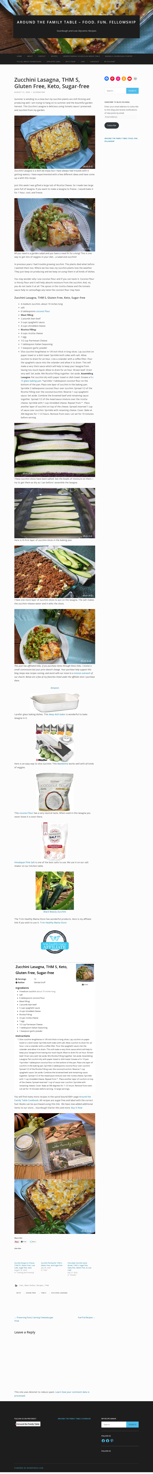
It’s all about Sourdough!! (29, 61)
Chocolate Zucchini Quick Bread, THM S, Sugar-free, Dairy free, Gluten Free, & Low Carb (79, 1266)
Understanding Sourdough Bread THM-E (81, 56)
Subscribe (111, 125)
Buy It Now (70, 61)
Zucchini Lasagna (59, 1293)
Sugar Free (31, 1293)
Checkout (94, 61)
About (30, 56)
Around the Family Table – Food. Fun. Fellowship (76, 22)
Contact (42, 56)
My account (109, 61)
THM (47, 1285)
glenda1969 (39, 92)
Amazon (55, 687)
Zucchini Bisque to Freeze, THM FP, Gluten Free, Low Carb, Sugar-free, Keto (24, 1265)
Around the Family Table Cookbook (74, 1418)
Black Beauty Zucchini (55, 911)
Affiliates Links (53, 61)
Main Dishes (30, 1285)
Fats (21, 1285)
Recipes (54, 56)
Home (19, 56)
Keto (18, 1293)
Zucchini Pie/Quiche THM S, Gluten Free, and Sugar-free (51, 1264)
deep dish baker (57, 714)
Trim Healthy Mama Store (53, 922)
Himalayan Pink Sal (24, 862)
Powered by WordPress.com (28, 1468)
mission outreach (82, 673)
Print (86, 984)
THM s (43, 1293)
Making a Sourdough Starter (118, 56)
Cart (83, 61)
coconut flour (43, 311)
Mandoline (62, 763)
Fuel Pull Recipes (86, 1317)
